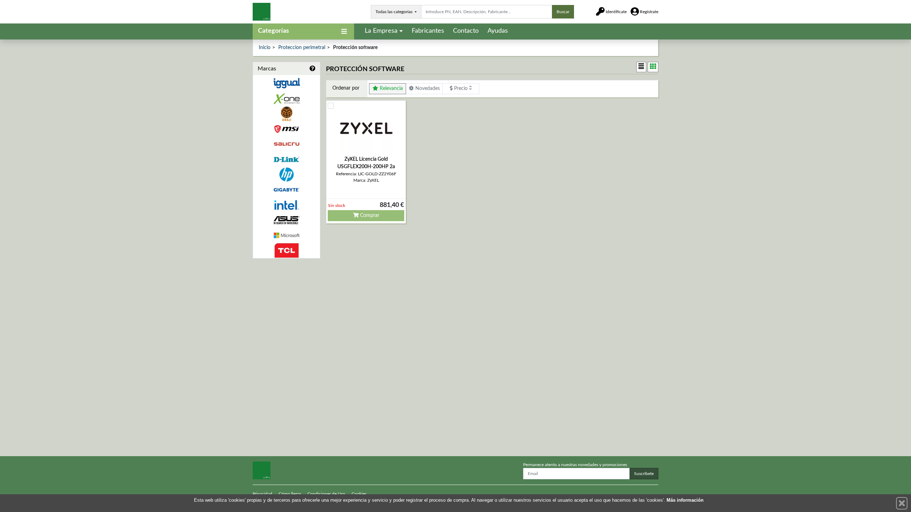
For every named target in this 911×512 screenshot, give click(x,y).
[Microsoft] (286, 235)
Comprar (369, 215)
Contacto (466, 31)
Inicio (264, 47)
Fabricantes (428, 31)
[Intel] (286, 205)
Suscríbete (644, 473)
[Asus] (286, 220)
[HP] (286, 174)
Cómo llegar (290, 494)
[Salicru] (286, 144)
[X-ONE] (286, 98)
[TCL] (286, 250)
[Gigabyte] (286, 189)
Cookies (359, 494)
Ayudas (498, 31)
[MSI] (286, 129)
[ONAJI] (286, 114)
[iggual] (286, 83)
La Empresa (381, 31)
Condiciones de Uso (326, 494)
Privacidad (262, 494)
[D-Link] (286, 159)
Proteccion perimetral (301, 47)
